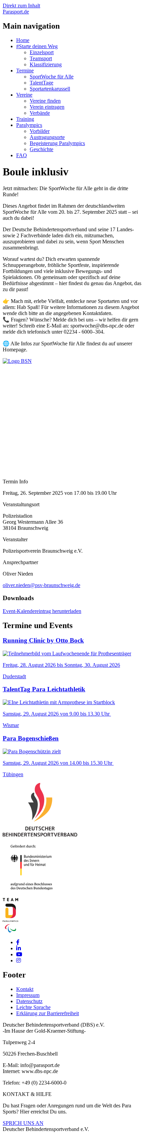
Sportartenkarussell (50, 89)
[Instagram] (18, 960)
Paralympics (29, 125)
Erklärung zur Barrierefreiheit (47, 1013)
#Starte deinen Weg (37, 46)
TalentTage (41, 82)
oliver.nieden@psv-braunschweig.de (41, 585)
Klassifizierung (46, 64)
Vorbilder (40, 131)
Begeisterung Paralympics (57, 143)
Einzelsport (42, 52)
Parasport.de (16, 11)
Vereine (24, 95)
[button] (17, 361)
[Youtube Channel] (19, 954)
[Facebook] (18, 942)
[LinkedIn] (18, 948)
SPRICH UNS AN (23, 1123)
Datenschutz (29, 1001)
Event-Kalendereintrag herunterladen (42, 611)
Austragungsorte (47, 137)
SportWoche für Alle (52, 76)
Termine (25, 70)
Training (25, 119)
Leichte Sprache (33, 1007)
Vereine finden (45, 101)
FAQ (21, 155)
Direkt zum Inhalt (21, 5)
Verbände (40, 113)
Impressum (27, 995)
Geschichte (41, 149)
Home (22, 40)
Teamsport (41, 58)
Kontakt (24, 989)
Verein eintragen (47, 107)
